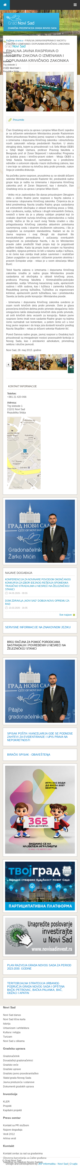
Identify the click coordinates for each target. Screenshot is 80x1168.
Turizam (7, 1036)
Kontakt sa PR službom (16, 1125)
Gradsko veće (10, 1064)
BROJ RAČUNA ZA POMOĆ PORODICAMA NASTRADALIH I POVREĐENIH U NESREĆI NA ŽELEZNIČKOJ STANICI (36, 645)
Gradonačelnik (11, 1056)
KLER (6, 1101)
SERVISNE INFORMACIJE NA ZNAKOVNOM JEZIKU (38, 627)
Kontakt (8, 1146)
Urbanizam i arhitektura (16, 1028)
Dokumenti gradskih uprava (18, 1086)
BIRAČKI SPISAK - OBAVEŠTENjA (28, 754)
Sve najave (65, 614)
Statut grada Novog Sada (17, 1077)
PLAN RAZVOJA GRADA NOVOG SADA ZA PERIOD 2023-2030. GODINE (39, 967)
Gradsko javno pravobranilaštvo (21, 1073)
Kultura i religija (12, 1032)
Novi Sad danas (12, 1015)
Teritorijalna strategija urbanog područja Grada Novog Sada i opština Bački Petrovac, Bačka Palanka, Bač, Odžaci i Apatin (35, 988)
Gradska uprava (14, 1048)
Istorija (6, 1023)
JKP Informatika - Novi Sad (53, 1163)
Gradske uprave (12, 1069)
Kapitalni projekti (12, 1110)
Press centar (12, 1117)
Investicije (10, 1094)
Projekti (7, 1106)
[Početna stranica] (31, 31)
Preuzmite (18, 119)
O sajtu (74, 1163)
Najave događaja (18, 572)
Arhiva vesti (9, 1138)
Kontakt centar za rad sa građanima (23, 1153)
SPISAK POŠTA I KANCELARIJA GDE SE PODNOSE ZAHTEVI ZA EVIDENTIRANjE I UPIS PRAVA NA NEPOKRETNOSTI (40, 737)
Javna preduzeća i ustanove (18, 1082)
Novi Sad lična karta (14, 1019)
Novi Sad (9, 1007)
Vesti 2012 (9, 1134)
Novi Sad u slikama (14, 1041)
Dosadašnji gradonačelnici (18, 1060)
